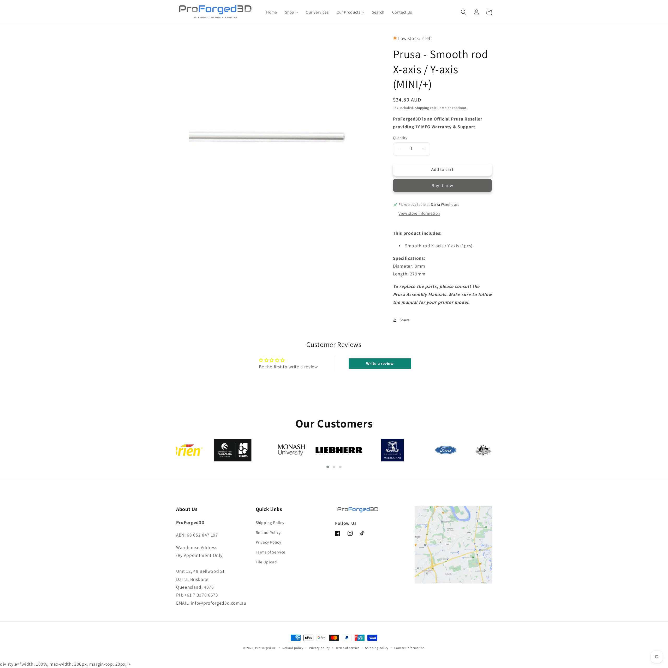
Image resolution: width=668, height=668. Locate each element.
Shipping (422, 108)
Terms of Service (271, 552)
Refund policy (292, 648)
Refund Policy (268, 532)
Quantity (400, 137)
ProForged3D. (265, 648)
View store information (419, 213)
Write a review (380, 363)
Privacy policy (319, 648)
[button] (463, 12)
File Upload (266, 561)
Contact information (409, 648)
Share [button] (404, 319)
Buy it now (442, 185)
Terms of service (347, 648)
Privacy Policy (268, 542)
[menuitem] (271, 12)
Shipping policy (377, 648)
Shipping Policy (270, 522)
